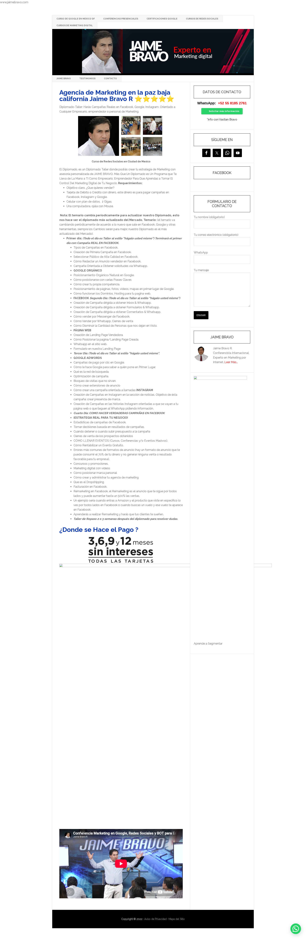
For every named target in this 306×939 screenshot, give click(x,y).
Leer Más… (231, 362)
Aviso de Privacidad (155, 919)
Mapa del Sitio (177, 919)
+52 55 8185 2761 (232, 103)
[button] (295, 928)
